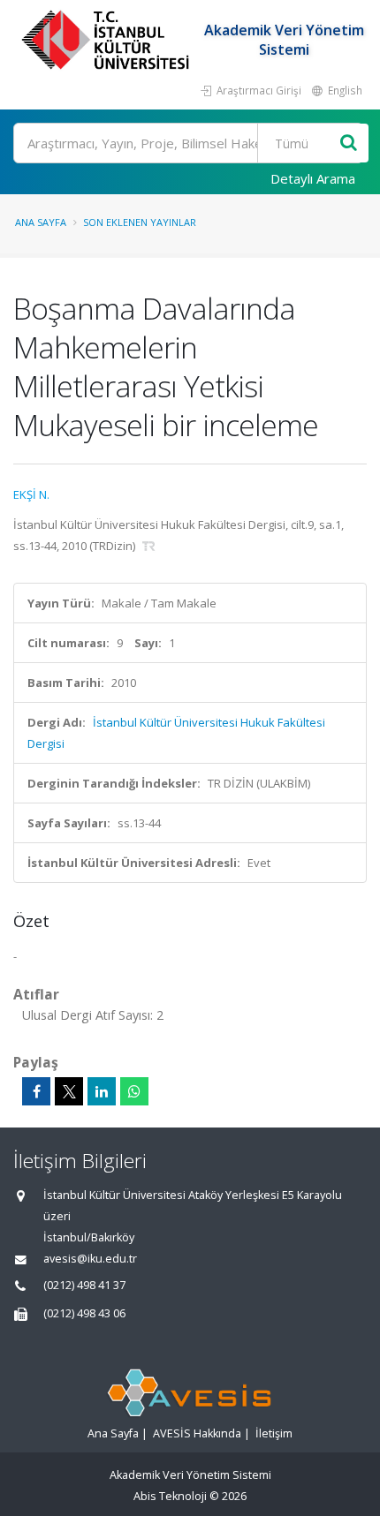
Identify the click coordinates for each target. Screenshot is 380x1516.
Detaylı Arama (312, 178)
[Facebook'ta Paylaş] (36, 1091)
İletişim (274, 1433)
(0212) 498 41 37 (84, 1285)
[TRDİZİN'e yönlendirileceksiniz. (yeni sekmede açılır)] (149, 546)
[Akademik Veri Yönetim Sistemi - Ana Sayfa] (107, 39)
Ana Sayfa (40, 222)
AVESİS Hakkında (197, 1433)
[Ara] (349, 143)
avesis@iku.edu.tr (90, 1258)
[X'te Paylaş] (69, 1091)
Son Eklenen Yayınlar (139, 222)
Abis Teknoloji (170, 1496)
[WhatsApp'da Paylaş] (134, 1091)
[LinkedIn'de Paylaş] (101, 1091)
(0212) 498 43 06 (84, 1313)
